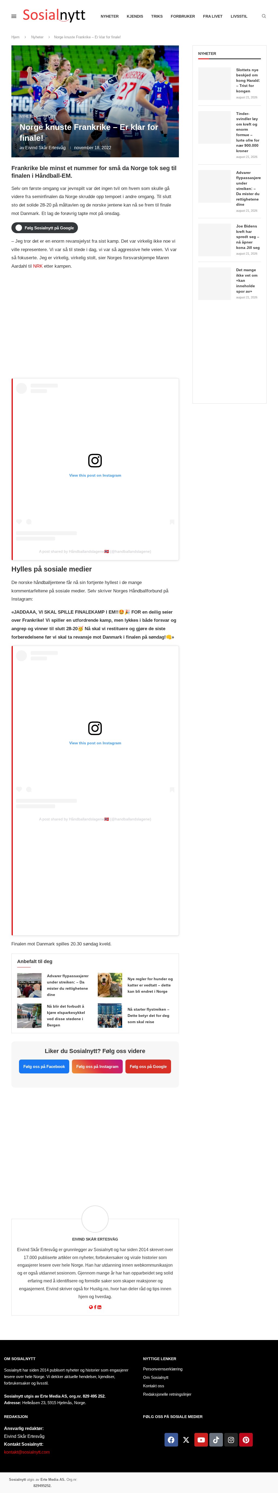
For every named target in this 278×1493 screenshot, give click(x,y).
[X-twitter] (186, 1440)
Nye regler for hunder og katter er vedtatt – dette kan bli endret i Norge (150, 985)
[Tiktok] (216, 1440)
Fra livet (213, 16)
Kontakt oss (153, 1386)
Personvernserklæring (162, 1369)
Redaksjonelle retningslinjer (167, 1394)
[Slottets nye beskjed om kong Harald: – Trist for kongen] (214, 83)
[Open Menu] (13, 16)
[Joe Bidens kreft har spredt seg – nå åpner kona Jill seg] (214, 240)
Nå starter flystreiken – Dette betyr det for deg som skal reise (148, 1015)
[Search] (264, 16)
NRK (38, 266)
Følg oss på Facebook (44, 1066)
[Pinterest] (246, 1440)
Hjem (15, 37)
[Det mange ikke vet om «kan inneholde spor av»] (214, 283)
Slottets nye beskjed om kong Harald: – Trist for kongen (248, 80)
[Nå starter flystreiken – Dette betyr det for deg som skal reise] (110, 1015)
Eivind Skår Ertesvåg (45, 147)
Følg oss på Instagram (97, 1066)
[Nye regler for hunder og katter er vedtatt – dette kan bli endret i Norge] (110, 985)
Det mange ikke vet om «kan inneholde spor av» (246, 280)
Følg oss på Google (148, 1066)
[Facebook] (171, 1440)
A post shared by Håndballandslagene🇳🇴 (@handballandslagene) (95, 551)
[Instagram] (231, 1440)
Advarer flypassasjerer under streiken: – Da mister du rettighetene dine (248, 188)
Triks (157, 16)
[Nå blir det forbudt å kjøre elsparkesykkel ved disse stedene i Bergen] (29, 1016)
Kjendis (135, 16)
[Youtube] (201, 1440)
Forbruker (183, 16)
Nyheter (110, 16)
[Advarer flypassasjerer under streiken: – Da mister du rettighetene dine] (29, 985)
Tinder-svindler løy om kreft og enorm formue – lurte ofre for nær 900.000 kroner (247, 132)
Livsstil (239, 16)
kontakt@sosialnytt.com (27, 1452)
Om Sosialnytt (20, 1359)
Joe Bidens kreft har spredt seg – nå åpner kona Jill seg (248, 236)
